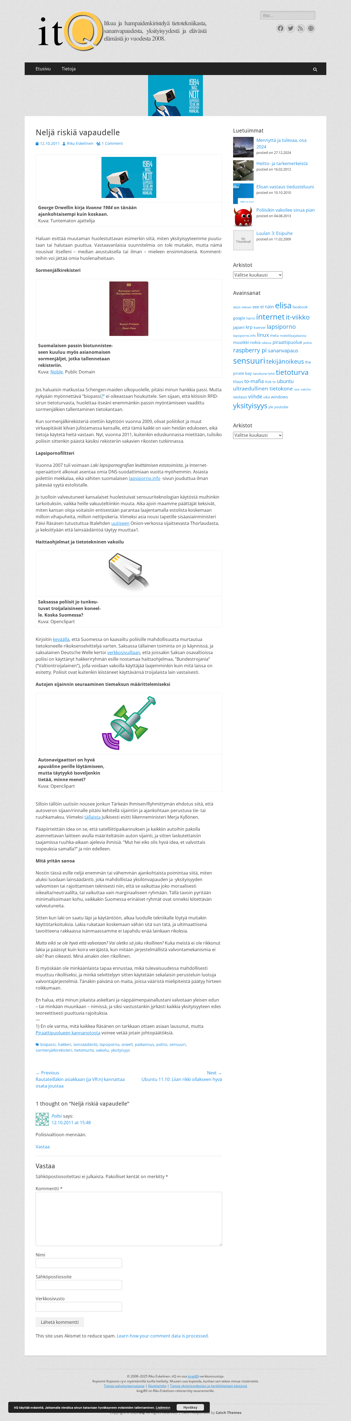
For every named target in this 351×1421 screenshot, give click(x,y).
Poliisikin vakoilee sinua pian (285, 210)
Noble (56, 372)
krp (249, 327)
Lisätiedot (163, 1407)
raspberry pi (250, 350)
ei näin (267, 307)
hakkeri (64, 1044)
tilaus (238, 381)
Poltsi (57, 1116)
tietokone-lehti (264, 373)
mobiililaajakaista (293, 335)
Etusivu (43, 69)
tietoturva (292, 372)
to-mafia (254, 381)
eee (256, 306)
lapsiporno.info (144, 478)
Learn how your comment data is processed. (163, 1336)
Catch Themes (228, 1412)
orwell (127, 1044)
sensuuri (177, 1044)
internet (270, 316)
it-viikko (298, 317)
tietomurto (84, 1050)
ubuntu (285, 381)
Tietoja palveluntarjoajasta (124, 1386)
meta (274, 335)
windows (279, 396)
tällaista (92, 817)
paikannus (144, 1044)
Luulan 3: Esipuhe (274, 233)
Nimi (40, 1255)
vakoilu (102, 1050)
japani (239, 327)
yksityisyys (120, 1050)
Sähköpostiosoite (54, 1277)
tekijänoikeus (285, 361)
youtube (281, 406)
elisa (283, 305)
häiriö (250, 318)
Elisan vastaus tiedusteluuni (285, 187)
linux (263, 334)
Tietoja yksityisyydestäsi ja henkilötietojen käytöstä (208, 1386)
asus (236, 306)
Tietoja (69, 69)
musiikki (241, 342)
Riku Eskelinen (80, 143)
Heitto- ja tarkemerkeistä (282, 163)
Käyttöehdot (157, 1386)
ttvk (268, 381)
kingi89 (193, 1376)
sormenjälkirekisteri (54, 1050)
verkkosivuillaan (123, 652)
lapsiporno (109, 1044)
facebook (300, 306)
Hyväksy (190, 1407)
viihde (255, 396)
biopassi (48, 1044)
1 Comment (112, 143)
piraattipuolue (287, 342)
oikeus (266, 342)
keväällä (61, 639)
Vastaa (43, 1147)
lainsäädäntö (85, 1044)
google (239, 318)
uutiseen (120, 523)
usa (296, 389)
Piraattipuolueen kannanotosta (68, 1033)
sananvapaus (283, 350)
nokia (255, 342)
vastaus (240, 396)
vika (266, 397)
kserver (260, 327)
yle (270, 406)
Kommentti (49, 1189)
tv (274, 381)
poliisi (161, 1044)
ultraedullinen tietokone (263, 388)
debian (246, 307)
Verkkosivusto (50, 1299)
